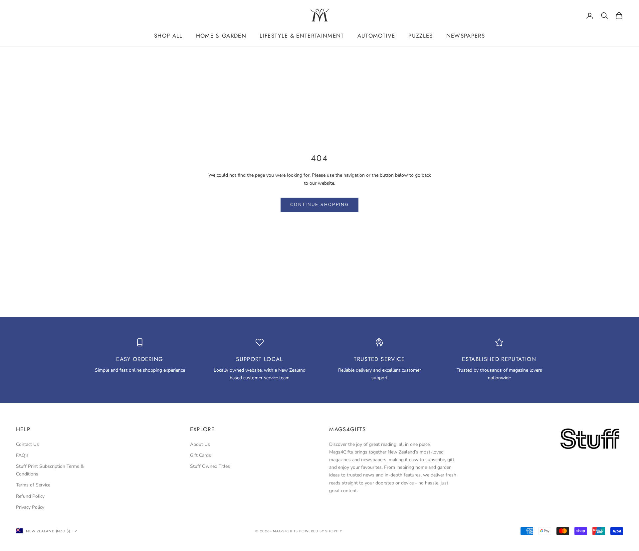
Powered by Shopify (320, 531)
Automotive (376, 36)
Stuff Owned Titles (210, 466)
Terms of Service (33, 485)
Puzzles (420, 36)
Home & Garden (221, 36)
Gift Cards (200, 455)
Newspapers (465, 36)
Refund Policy (30, 496)
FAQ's (22, 455)
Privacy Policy (30, 507)
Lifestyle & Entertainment (302, 36)
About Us (200, 444)
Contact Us (27, 444)
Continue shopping (319, 205)
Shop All (168, 36)
